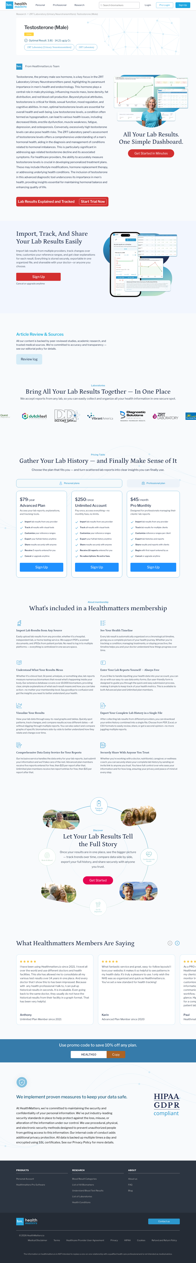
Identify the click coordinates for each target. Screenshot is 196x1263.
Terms (57, 1240)
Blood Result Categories (84, 1179)
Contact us (164, 1221)
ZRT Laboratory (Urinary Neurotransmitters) (49, 47)
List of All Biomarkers (83, 1184)
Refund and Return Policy (164, 1240)
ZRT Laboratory (86, 47)
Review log (29, 359)
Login (148, 5)
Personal (40, 5)
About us (132, 1179)
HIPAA (127, 1240)
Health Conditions (81, 1202)
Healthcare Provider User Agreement (85, 1240)
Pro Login (164, 5)
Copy (116, 1054)
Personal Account (25, 1179)
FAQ (130, 1184)
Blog (130, 1190)
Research (79, 5)
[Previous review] (169, 943)
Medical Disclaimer (37, 1240)
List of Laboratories (82, 1196)
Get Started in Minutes (151, 153)
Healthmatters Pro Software (30, 1184)
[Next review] (177, 943)
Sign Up (183, 5)
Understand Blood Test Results (87, 1190)
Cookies (141, 1240)
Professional (59, 5)
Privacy (114, 1240)
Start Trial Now (93, 201)
